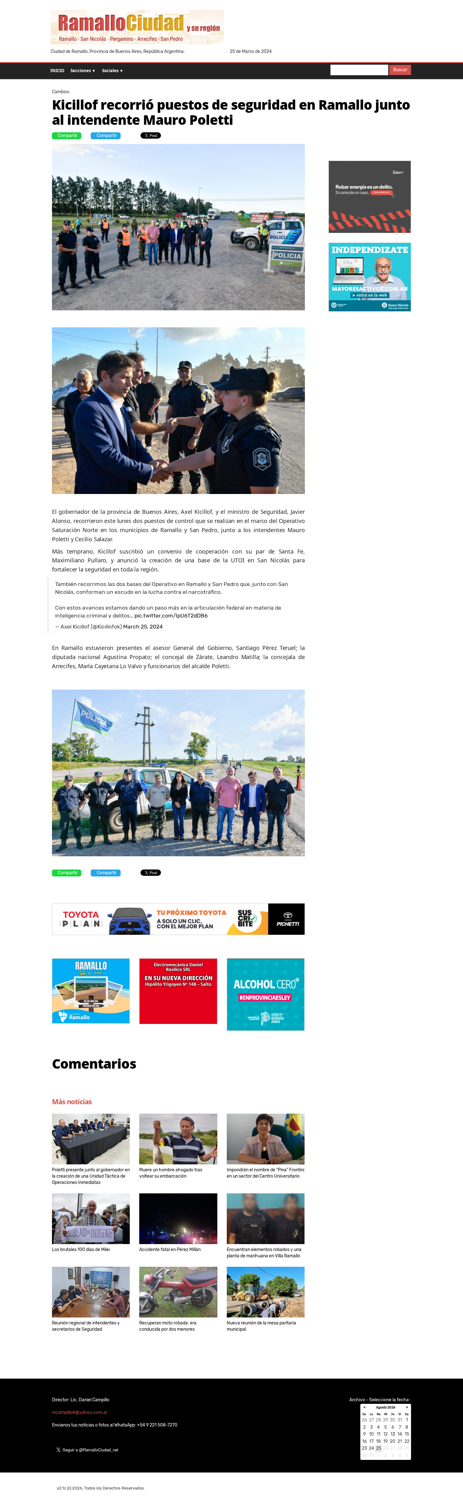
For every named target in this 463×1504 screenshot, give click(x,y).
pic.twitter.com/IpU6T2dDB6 (171, 615)
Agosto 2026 (385, 1407)
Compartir (67, 135)
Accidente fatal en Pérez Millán (170, 1249)
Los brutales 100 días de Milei (81, 1249)
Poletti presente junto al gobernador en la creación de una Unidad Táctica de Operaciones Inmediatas (91, 1176)
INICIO (57, 70)
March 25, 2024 (143, 626)
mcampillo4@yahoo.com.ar (79, 1412)
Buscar (400, 69)
